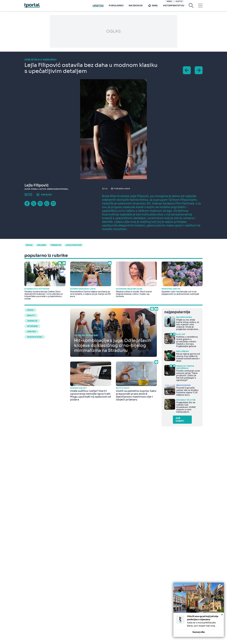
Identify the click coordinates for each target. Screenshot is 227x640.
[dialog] (198, 610)
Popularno (116, 5)
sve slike (46, 194)
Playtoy (179, 1)
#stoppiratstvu (173, 5)
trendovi (56, 245)
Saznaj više (198, 632)
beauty (31, 315)
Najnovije (136, 5)
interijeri (32, 326)
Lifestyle (98, 5)
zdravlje (32, 321)
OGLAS (113, 31)
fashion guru (34, 337)
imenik (169, 1)
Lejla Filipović (73, 245)
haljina (41, 245)
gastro (31, 331)
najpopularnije (177, 312)
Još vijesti (180, 419)
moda (29, 245)
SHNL (155, 5)
